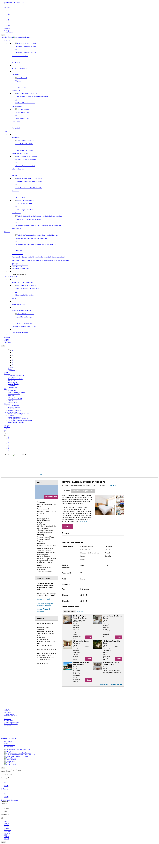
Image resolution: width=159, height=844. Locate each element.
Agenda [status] (6, 810)
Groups (6, 30)
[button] (81, 85)
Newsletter (7, 725)
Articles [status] (6, 808)
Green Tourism (8, 32)
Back (40, 474)
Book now (67, 526)
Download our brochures (11, 722)
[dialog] (79, 832)
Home (6, 372)
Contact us (7, 719)
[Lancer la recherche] (19, 770)
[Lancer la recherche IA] (20, 770)
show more (83, 521)
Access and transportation (8, 738)
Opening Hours (8, 720)
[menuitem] (83, 86)
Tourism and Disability (11, 724)
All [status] (5, 806)
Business (7, 28)
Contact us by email (43, 599)
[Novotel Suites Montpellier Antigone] (105, 505)
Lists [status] (5, 811)
